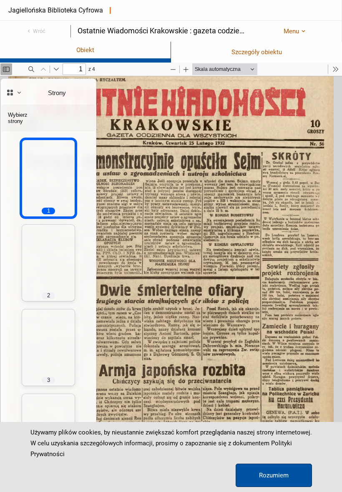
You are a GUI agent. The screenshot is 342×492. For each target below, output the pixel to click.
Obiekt (85, 50)
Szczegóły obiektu (256, 52)
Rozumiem (274, 475)
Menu (291, 31)
